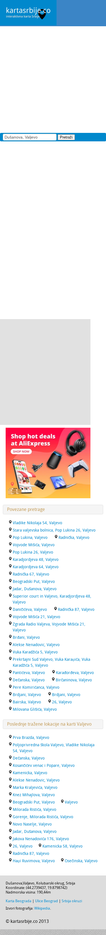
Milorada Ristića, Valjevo (34, 809)
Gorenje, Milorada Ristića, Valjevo (43, 817)
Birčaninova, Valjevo (74, 680)
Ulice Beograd (46, 901)
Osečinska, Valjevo (81, 861)
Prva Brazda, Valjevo (31, 737)
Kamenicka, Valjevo (30, 773)
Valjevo (71, 802)
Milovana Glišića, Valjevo (35, 709)
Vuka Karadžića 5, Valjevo (35, 652)
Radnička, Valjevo (74, 537)
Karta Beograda (18, 901)
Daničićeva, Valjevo (30, 609)
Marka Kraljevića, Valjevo (35, 787)
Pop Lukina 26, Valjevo (33, 552)
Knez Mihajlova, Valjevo (34, 795)
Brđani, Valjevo (26, 637)
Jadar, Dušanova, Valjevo (35, 589)
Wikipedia (42, 908)
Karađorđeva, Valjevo (75, 672)
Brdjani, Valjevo (27, 694)
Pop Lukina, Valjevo (30, 537)
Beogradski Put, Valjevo (34, 581)
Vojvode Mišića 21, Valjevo (36, 616)
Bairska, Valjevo (27, 702)
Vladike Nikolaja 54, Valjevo (37, 523)
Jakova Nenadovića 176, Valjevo (41, 839)
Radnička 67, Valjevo (31, 574)
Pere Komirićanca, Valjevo (36, 687)
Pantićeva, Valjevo (29, 672)
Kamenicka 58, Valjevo (62, 846)
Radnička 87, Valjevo (76, 609)
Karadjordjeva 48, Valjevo (36, 559)
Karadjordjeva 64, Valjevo (36, 567)
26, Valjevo (62, 702)
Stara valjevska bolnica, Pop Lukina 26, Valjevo (54, 530)
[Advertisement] (53, 79)
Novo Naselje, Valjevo (32, 824)
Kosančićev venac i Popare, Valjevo (44, 765)
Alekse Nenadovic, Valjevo (36, 644)
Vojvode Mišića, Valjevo (34, 545)
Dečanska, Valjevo (29, 680)
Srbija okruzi (72, 901)
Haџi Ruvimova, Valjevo (34, 861)
